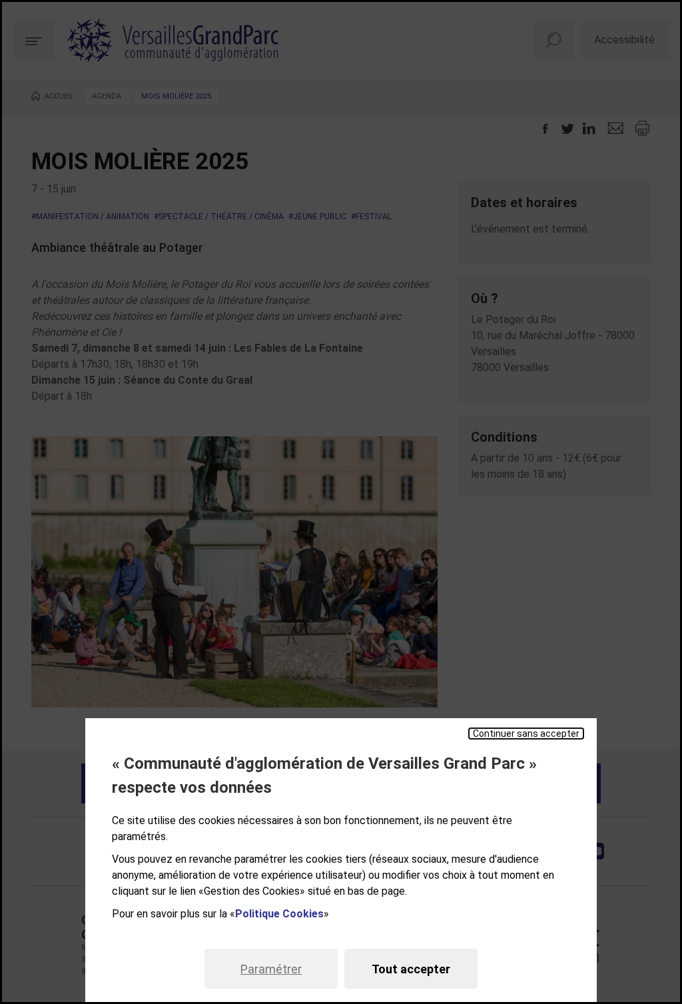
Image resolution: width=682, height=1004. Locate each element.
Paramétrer (271, 969)
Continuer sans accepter (526, 733)
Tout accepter (411, 969)
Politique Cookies (279, 913)
